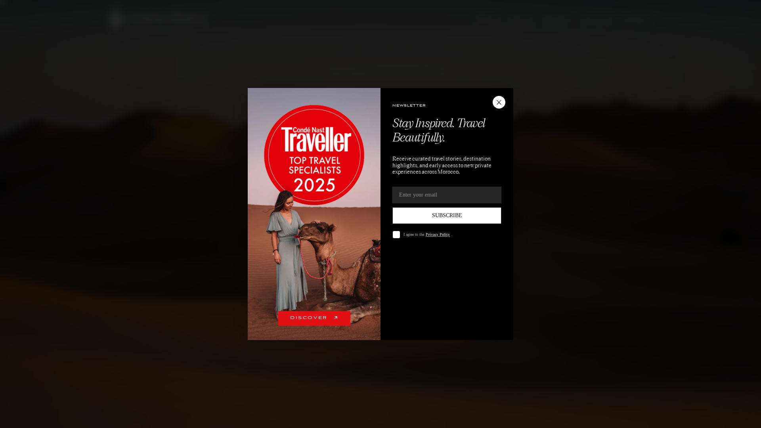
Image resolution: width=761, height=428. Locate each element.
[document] (380, 214)
